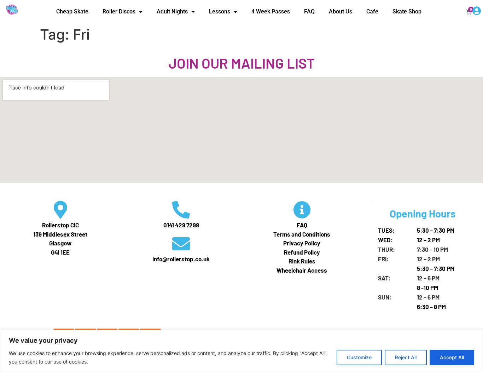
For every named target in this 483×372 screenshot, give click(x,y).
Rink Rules (302, 261)
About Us (340, 11)
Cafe (372, 11)
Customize (359, 357)
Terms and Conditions (301, 234)
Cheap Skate (72, 11)
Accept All (452, 357)
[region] (241, 351)
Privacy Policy (301, 242)
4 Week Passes (270, 11)
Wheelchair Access (302, 270)
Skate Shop (406, 11)
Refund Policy (302, 252)
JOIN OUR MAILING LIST (242, 62)
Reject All (406, 357)
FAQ (309, 11)
